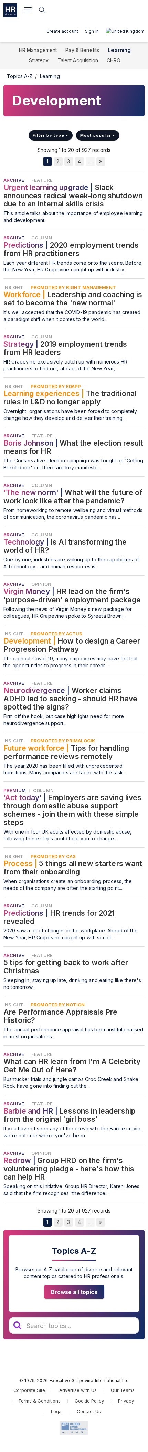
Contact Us (89, 1411)
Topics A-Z (19, 76)
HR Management (38, 50)
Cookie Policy (89, 1401)
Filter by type (49, 135)
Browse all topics (74, 1291)
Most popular (96, 135)
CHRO (114, 60)
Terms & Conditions (39, 1401)
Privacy (126, 1401)
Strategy (39, 60)
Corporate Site (29, 1390)
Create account (62, 31)
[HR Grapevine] (10, 10)
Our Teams (123, 1390)
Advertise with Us (78, 1390)
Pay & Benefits (82, 50)
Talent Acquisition (77, 60)
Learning (119, 50)
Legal (57, 1411)
